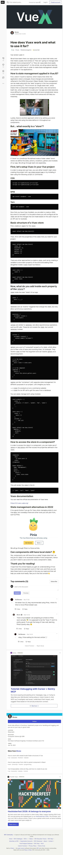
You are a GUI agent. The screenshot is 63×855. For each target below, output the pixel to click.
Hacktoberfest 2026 (42, 816)
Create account (55, 2)
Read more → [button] (13, 824)
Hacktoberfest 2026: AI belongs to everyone (29, 811)
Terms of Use (41, 846)
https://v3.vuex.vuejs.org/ (19, 503)
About (45, 841)
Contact (51, 841)
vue (12, 50)
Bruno (17, 32)
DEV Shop (36, 843)
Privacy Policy (32, 846)
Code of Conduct (29, 645)
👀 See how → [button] (34, 706)
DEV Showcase (38, 841)
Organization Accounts (26, 841)
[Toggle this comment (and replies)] (11, 602)
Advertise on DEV (14, 841)
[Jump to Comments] (3, 65)
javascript (36, 50)
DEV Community (8, 834)
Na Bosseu (18, 599)
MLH (42, 843)
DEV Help (50, 838)
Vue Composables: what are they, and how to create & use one (27, 770)
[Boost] (3, 77)
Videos (31, 838)
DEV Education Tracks (40, 838)
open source (21, 848)
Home (10, 838)
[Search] (7, 2)
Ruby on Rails (28, 850)
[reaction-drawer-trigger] (3, 59)
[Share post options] (3, 83)
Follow (34, 721)
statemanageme (26, 50)
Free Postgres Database (26, 843)
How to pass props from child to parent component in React (27, 763)
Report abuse (40, 645)
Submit (17, 593)
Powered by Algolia (34, 2)
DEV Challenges (18, 838)
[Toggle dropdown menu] (56, 599)
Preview (25, 593)
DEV (38, 848)
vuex (17, 50)
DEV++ (26, 838)
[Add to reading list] (3, 72)
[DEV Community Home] (3, 2)
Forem (12, 848)
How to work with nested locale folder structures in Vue (25, 756)
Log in (45, 2)
